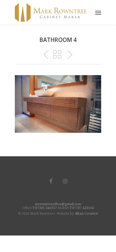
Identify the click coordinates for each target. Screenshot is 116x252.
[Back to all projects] (57, 54)
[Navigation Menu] (98, 12)
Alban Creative (86, 213)
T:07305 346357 (44, 207)
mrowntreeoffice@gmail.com (58, 204)
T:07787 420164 (81, 207)
